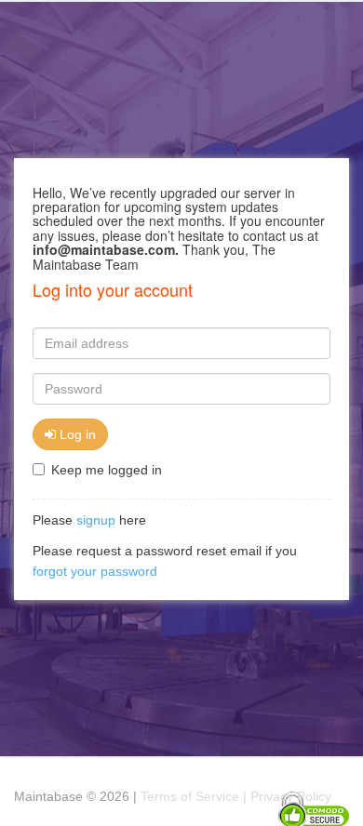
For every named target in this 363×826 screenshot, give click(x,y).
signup (95, 520)
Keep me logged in (106, 469)
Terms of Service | (195, 796)
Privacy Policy (290, 796)
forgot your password (95, 571)
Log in (76, 434)
